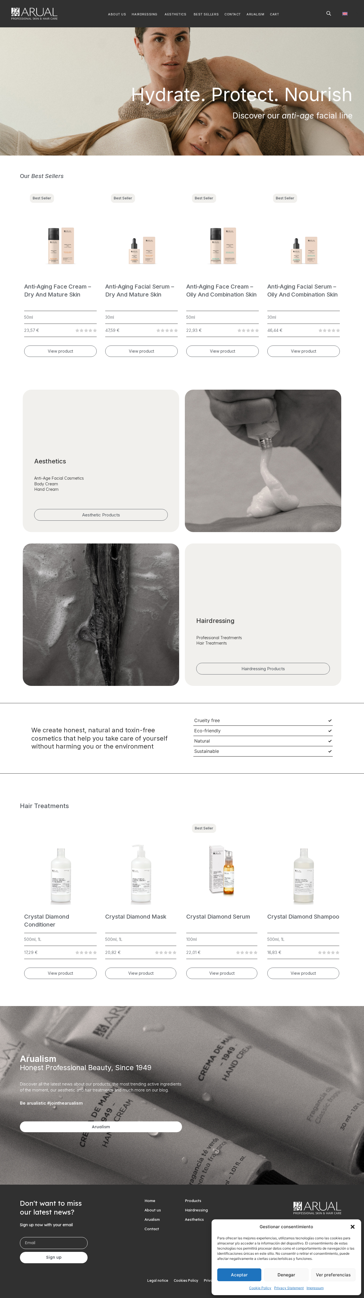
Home (149, 1200)
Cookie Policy (260, 1288)
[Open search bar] (328, 13)
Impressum (315, 1288)
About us (152, 1210)
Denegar (286, 1274)
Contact (151, 1229)
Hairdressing (196, 1210)
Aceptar (239, 1274)
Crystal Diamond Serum (218, 916)
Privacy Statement (289, 1288)
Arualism (152, 1219)
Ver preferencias (333, 1274)
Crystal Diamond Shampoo (303, 916)
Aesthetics (194, 1219)
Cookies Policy (186, 1280)
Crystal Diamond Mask (135, 916)
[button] (352, 1227)
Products (193, 1200)
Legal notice (157, 1280)
